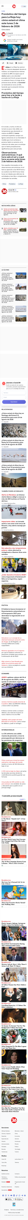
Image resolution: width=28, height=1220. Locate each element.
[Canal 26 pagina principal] (14, 8)
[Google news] (25, 1195)
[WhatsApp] (19, 1195)
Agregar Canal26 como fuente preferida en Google (14, 40)
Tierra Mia (4, 1162)
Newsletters (6, 1190)
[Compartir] (3, 63)
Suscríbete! (14, 402)
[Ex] (8, 1195)
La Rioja (20, 184)
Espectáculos (5, 1138)
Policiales (4, 1146)
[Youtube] (11, 1195)
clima (7, 67)
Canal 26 (10, 33)
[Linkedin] (14, 1195)
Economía (5, 674)
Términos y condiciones (5, 1177)
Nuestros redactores (7, 1187)
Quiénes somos (5, 1173)
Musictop (4, 1165)
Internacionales (8, 730)
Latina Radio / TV (19, 1159)
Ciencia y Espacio (6, 1133)
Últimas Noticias (6, 1131)
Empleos (17, 1187)
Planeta (17, 1144)
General (17, 1138)
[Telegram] (22, 1195)
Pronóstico (12, 184)
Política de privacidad (20, 1177)
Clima (3, 11)
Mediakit (5, 1182)
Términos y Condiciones (17, 1210)
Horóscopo (17, 1141)
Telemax (17, 1162)
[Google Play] (19, 1199)
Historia (3, 1141)
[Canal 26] (14, 1120)
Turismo (17, 1151)
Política (5, 605)
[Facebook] (3, 1195)
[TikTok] (17, 1195)
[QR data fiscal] (14, 1206)
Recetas (4, 1149)
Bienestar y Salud (19, 1131)
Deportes (4, 1136)
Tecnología (17, 1149)
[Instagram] (6, 1195)
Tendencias (4, 1151)
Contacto (17, 1173)
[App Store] (9, 1199)
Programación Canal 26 (20, 1182)
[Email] (15, 190)
